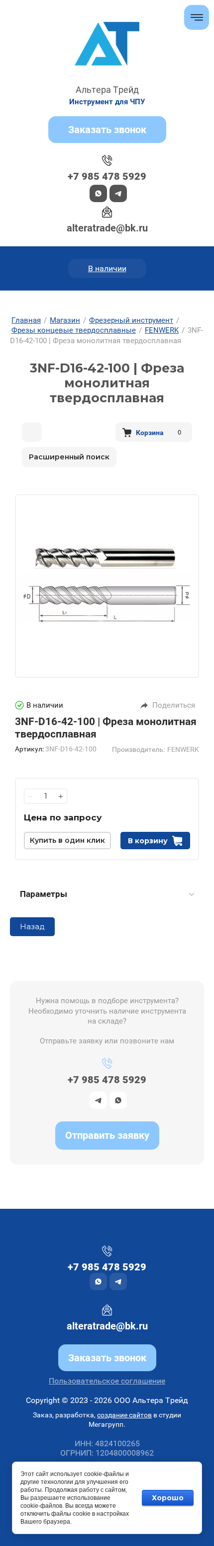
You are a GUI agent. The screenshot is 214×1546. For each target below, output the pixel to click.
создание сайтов (124, 1415)
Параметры (43, 894)
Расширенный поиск (69, 456)
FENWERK (183, 749)
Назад (32, 926)
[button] (107, 129)
